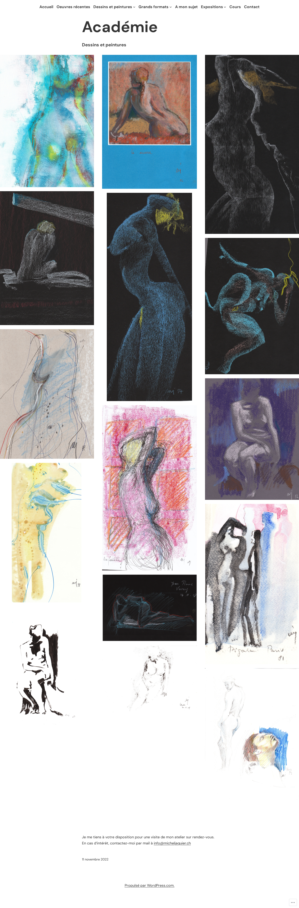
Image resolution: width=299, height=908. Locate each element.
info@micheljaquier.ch (172, 843)
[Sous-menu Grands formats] (170, 7)
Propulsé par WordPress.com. (150, 885)
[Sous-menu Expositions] (225, 7)
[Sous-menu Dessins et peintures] (134, 7)
